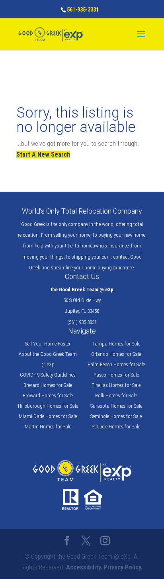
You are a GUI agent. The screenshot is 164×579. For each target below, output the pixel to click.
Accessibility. (84, 567)
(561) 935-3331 (82, 322)
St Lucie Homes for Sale (116, 427)
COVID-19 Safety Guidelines (48, 375)
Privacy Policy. (123, 567)
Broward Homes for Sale (48, 395)
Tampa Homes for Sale (116, 344)
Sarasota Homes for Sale (116, 406)
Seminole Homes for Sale (116, 416)
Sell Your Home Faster (47, 344)
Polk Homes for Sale (116, 395)
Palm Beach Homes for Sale (116, 364)
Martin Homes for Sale (48, 427)
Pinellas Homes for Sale (116, 385)
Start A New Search (43, 154)
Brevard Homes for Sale (47, 385)
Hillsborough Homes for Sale (48, 406)
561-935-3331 (83, 9)
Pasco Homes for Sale (116, 375)
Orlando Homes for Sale (116, 354)
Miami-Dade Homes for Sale (48, 416)
